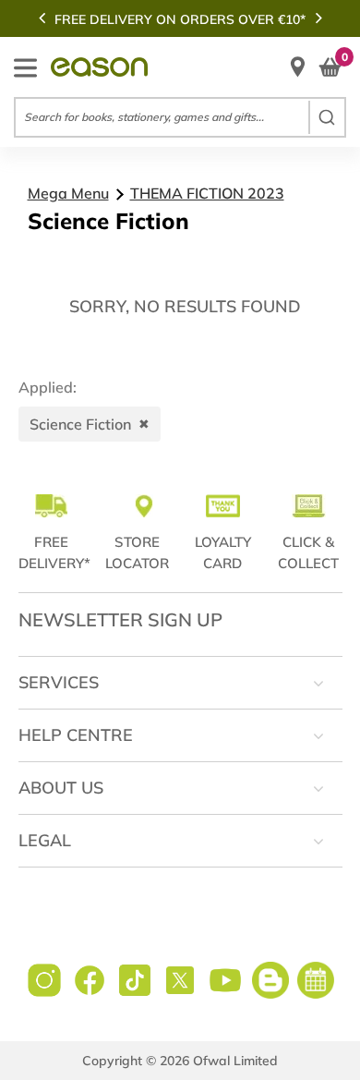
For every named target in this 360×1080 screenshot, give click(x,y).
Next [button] (318, 17)
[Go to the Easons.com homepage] (99, 67)
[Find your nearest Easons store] (298, 67)
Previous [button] (41, 17)
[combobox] (180, 117)
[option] (180, 19)
